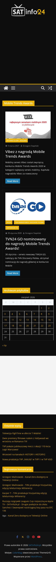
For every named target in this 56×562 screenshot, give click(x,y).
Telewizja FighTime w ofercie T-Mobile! (21, 433)
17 (5, 325)
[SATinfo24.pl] (6, 88)
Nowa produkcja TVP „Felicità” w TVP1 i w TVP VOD (27, 459)
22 (42, 325)
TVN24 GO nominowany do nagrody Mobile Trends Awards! (27, 243)
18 (13, 325)
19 (20, 325)
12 (20, 319)
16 (49, 319)
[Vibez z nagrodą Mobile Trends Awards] (28, 125)
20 (27, 325)
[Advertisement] (28, 54)
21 (35, 325)
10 (5, 319)
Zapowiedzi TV (12, 228)
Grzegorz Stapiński (31, 146)
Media (9, 222)
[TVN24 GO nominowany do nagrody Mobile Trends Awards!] (28, 206)
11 (13, 319)
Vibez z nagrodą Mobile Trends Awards (25, 154)
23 (49, 325)
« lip (4, 345)
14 (35, 319)
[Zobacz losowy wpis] (50, 88)
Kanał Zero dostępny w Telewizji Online (27, 515)
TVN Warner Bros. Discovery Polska (29, 222)
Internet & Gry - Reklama (17, 140)
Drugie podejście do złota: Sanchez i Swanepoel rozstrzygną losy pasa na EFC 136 (27, 507)
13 (27, 319)
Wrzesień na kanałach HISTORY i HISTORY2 (23, 454)
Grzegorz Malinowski (12, 476)
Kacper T (6, 493)
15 (42, 319)
